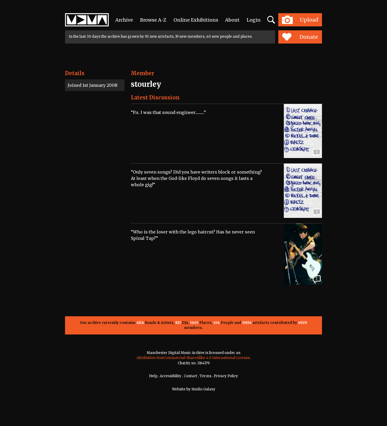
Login (254, 20)
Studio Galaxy (203, 389)
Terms (205, 376)
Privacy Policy (226, 376)
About (232, 20)
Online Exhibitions (195, 20)
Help (153, 376)
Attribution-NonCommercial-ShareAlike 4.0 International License (193, 358)
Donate (309, 37)
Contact (190, 376)
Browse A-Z (153, 20)
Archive (124, 20)
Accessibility (170, 376)
